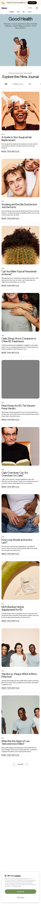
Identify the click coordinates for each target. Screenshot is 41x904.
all (6, 84)
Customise (20, 897)
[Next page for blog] (27, 764)
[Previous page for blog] (14, 764)
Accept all (20, 891)
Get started (32, 2)
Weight (11, 12)
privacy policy (17, 886)
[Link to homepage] (14, 8)
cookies (17, 876)
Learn (30, 12)
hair (29, 84)
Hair (18, 12)
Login (30, 8)
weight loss (18, 84)
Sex (24, 12)
